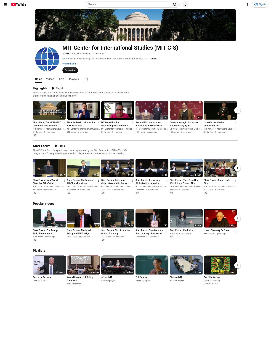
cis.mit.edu (70, 63)
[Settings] (247, 4)
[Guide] (6, 4)
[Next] (237, 110)
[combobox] (128, 4)
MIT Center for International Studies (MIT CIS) (52, 129)
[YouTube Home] (18, 4)
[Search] (175, 4)
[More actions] (64, 123)
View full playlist (40, 281)
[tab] (38, 79)
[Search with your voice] (185, 4)
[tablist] (135, 79)
